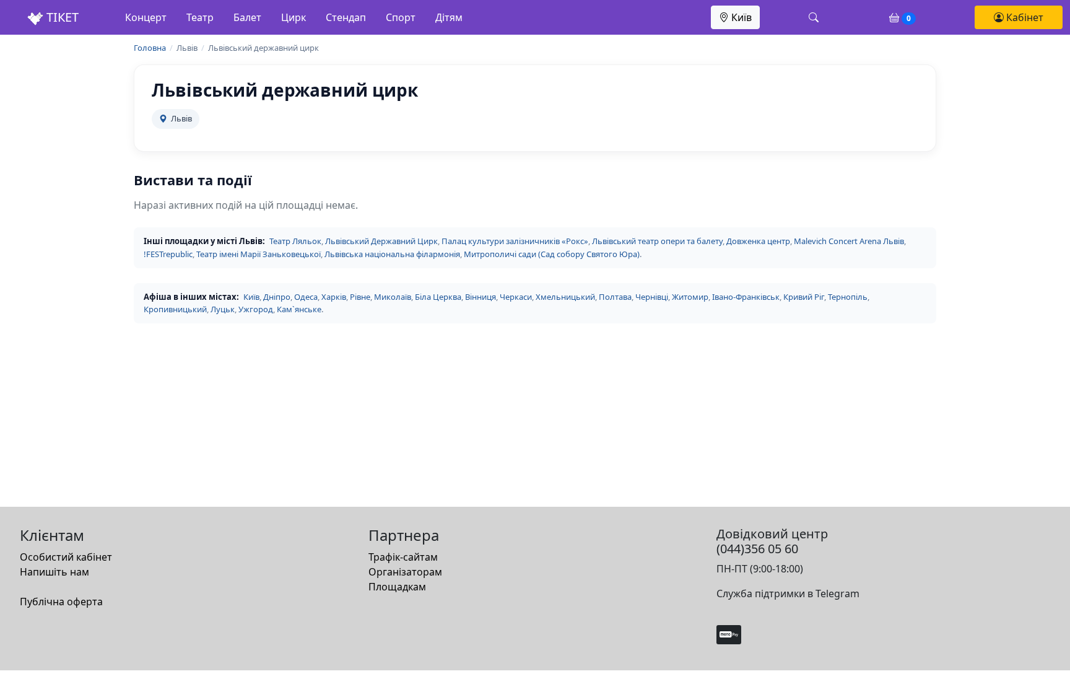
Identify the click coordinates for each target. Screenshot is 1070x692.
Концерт (146, 17)
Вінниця (480, 296)
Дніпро (276, 296)
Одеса (306, 296)
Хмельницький (565, 296)
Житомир (690, 296)
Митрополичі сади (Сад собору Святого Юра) (552, 254)
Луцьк (223, 309)
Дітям (449, 17)
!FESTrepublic (168, 254)
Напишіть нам (54, 572)
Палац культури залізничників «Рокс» (514, 241)
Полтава (615, 296)
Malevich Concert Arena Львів (849, 241)
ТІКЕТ (61, 17)
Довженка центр (758, 241)
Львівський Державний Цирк (381, 241)
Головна (150, 47)
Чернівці (651, 296)
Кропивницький (175, 309)
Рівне (360, 296)
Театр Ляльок (295, 241)
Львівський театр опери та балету (657, 241)
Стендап (346, 17)
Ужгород (255, 309)
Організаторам (405, 572)
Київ (740, 17)
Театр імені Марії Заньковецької (258, 254)
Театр (200, 17)
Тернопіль (848, 296)
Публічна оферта (61, 601)
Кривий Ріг (803, 296)
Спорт (400, 17)
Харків (333, 296)
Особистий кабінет (66, 557)
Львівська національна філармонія (392, 254)
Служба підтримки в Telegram (787, 593)
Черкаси (516, 296)
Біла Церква (438, 296)
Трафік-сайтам (403, 557)
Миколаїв (392, 296)
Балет (247, 17)
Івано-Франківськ (746, 296)
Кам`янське (299, 309)
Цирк (293, 17)
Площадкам (397, 586)
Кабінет (1023, 17)
